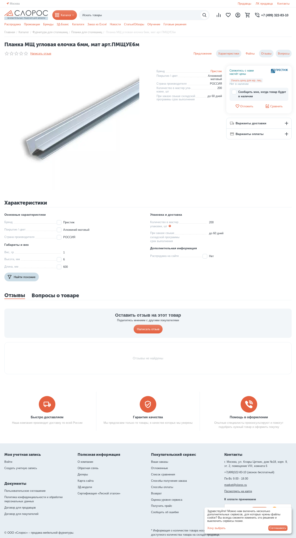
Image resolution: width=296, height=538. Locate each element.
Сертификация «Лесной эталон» (99, 493)
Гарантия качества (148, 417)
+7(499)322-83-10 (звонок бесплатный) (249, 472)
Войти (8, 461)
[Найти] (204, 15)
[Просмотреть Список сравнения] (218, 15)
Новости (115, 24)
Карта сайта (86, 480)
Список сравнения (163, 474)
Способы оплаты (162, 487)
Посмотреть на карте (238, 491)
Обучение (153, 24)
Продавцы (244, 3)
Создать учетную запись (20, 468)
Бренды (48, 24)
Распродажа (12, 24)
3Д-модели (85, 487)
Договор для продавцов (20, 507)
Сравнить (276, 106)
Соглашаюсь (277, 528)
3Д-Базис (63, 24)
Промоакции (32, 24)
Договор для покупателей (21, 514)
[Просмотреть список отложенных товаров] (228, 15)
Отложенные (159, 468)
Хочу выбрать (216, 528)
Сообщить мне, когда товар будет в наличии (262, 94)
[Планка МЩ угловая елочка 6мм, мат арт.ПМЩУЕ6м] (77, 128)
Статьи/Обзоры (134, 24)
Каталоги (78, 24)
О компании (85, 461)
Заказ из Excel (97, 24)
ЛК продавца (264, 3)
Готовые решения (174, 24)
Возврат (156, 493)
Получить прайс (161, 505)
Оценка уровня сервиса (166, 499)
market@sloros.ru (235, 485)
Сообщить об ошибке (165, 512)
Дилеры (83, 474)
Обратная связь (88, 468)
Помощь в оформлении (249, 417)
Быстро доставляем (47, 417)
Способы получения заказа (169, 480)
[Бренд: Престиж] (279, 70)
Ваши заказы (159, 461)
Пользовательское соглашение (25, 490)
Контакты (283, 3)
